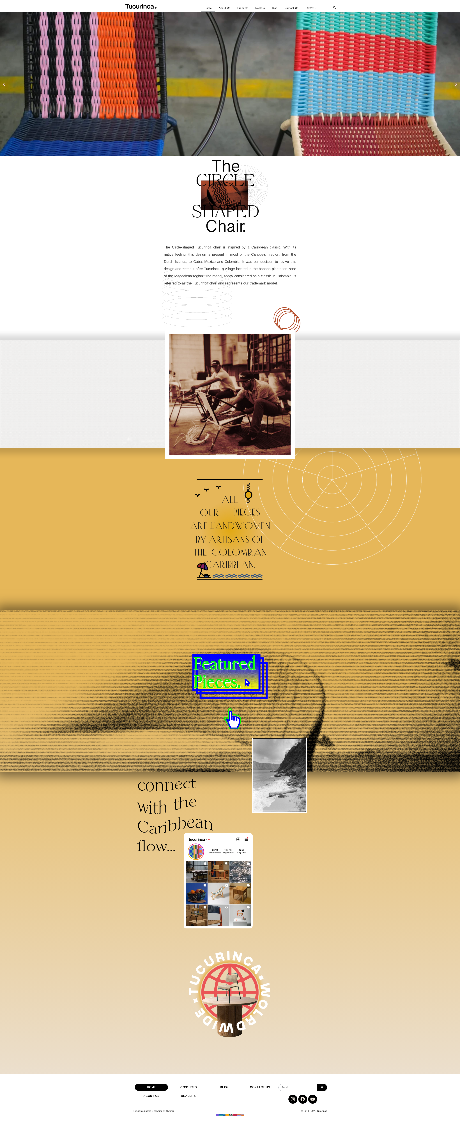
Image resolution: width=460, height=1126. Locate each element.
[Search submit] (334, 7)
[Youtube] (312, 1099)
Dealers (260, 7)
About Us (224, 7)
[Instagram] (292, 1099)
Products (242, 7)
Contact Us (291, 7)
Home (208, 7)
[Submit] (322, 1087)
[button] (4, 84)
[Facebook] (302, 1099)
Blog (274, 7)
